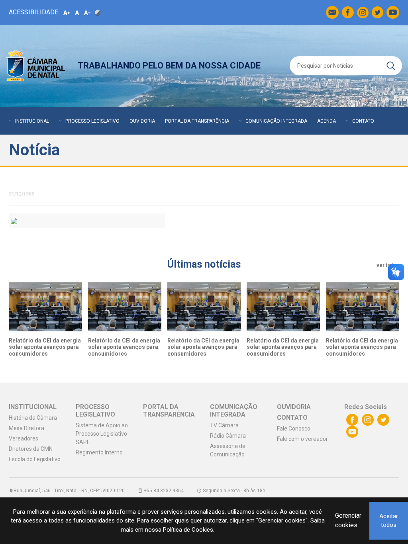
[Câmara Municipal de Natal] (36, 66)
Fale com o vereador (302, 439)
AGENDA (326, 121)
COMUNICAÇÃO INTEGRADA (276, 121)
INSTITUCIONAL (32, 121)
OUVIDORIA (142, 121)
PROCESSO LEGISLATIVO (92, 121)
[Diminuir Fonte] (87, 12)
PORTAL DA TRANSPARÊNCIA (197, 121)
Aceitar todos (388, 521)
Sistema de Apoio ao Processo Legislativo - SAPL (103, 433)
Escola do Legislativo (35, 459)
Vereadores (23, 438)
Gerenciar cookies (348, 520)
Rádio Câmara (228, 435)
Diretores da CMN (31, 449)
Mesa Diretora (26, 428)
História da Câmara (33, 418)
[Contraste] (97, 12)
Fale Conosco (293, 428)
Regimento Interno (99, 452)
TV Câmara (224, 425)
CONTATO (363, 121)
